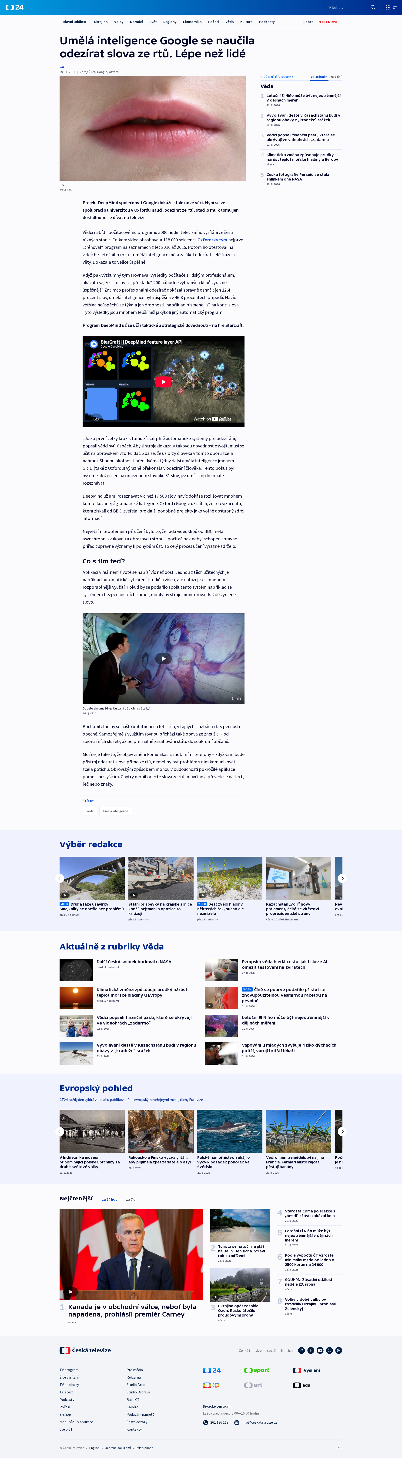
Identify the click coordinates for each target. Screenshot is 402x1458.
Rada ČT (133, 1399)
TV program (69, 1369)
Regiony (170, 21)
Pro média (135, 1369)
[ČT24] (14, 7)
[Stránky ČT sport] (256, 1370)
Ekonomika (192, 21)
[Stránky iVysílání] (306, 1370)
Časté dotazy (137, 1421)
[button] (164, 658)
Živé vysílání (69, 1377)
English (94, 1448)
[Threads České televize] (338, 1350)
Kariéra (132, 1407)
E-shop (65, 1414)
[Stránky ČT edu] (301, 1384)
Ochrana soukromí (118, 1448)
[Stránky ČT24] (212, 1370)
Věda (230, 21)
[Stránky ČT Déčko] (211, 1384)
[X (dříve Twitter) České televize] (329, 1350)
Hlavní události (75, 21)
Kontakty (134, 1429)
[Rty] (153, 128)
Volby (119, 21)
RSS (339, 1448)
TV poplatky (69, 1384)
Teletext (66, 1392)
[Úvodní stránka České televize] (86, 1350)
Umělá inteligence (115, 811)
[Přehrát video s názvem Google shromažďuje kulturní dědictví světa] (163, 658)
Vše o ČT (66, 1429)
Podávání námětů (140, 1414)
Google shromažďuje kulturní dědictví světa (114, 708)
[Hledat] (373, 7)
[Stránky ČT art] (253, 1384)
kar (62, 67)
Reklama (134, 1377)
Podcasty (267, 21)
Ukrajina (101, 21)
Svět (153, 21)
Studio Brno (136, 1384)
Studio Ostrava (138, 1392)
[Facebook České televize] (311, 1350)
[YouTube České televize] (320, 1350)
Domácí (136, 21)
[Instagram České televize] (301, 1350)
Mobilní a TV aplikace (76, 1421)
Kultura (246, 21)
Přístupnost (144, 1448)
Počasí (213, 21)
